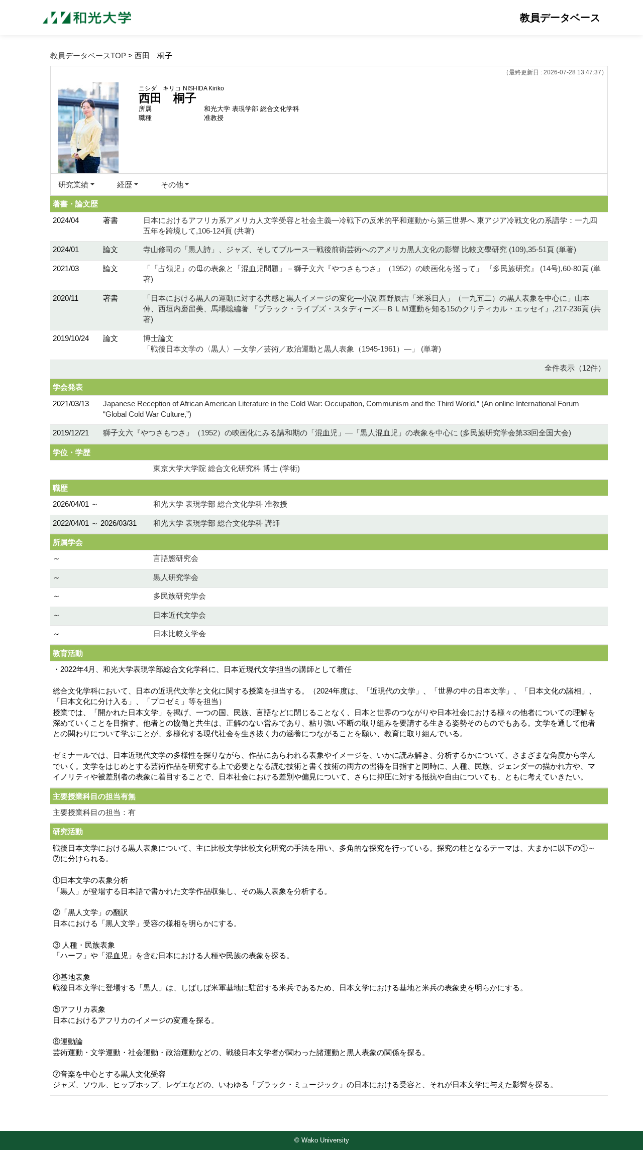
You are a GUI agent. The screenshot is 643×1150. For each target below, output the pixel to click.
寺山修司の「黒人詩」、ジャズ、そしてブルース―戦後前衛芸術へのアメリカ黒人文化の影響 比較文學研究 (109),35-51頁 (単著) (359, 249)
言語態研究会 (175, 558)
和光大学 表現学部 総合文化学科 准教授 (220, 504)
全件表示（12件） (575, 368)
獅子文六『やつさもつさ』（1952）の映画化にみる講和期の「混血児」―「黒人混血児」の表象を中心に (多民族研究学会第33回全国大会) (337, 432)
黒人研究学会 (175, 577)
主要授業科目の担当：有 (94, 812)
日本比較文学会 (179, 633)
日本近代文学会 (179, 615)
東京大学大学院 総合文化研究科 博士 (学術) (226, 468)
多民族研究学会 (179, 596)
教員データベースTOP (88, 55)
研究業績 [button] (73, 184)
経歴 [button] (124, 184)
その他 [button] (172, 184)
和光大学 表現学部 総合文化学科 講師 (216, 523)
